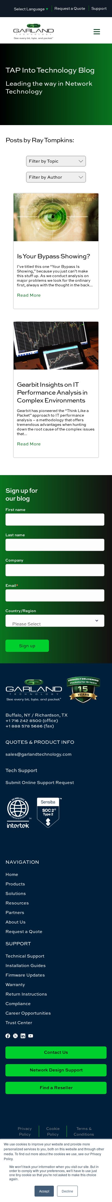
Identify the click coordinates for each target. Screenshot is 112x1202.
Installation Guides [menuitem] (25, 965)
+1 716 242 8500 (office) (31, 720)
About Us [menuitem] (15, 922)
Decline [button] (67, 1191)
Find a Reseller (56, 1088)
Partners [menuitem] (14, 912)
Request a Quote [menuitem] (23, 931)
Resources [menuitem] (17, 903)
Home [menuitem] (11, 874)
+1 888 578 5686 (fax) (29, 726)
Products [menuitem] (15, 884)
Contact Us (56, 1053)
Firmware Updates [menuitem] (25, 975)
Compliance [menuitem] (18, 1003)
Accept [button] (44, 1191)
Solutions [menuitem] (15, 893)
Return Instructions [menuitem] (26, 994)
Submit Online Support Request (39, 782)
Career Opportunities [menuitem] (28, 1013)
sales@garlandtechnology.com (38, 754)
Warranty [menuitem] (15, 984)
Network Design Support (56, 1070)
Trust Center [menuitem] (18, 1022)
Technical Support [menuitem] (24, 956)
